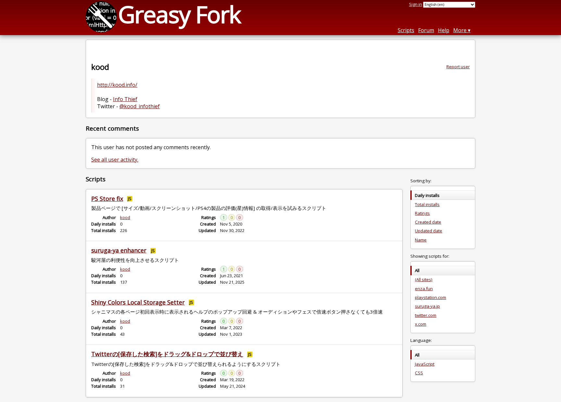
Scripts (406, 30)
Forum (426, 30)
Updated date (428, 231)
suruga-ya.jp (427, 306)
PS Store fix (107, 198)
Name (421, 240)
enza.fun (424, 289)
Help (443, 30)
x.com (420, 324)
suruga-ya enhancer (118, 250)
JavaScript (424, 364)
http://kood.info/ (117, 84)
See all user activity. (114, 159)
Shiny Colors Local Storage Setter (138, 302)
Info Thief (125, 99)
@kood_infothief (139, 106)
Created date (428, 222)
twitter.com (425, 315)
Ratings (422, 213)
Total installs (427, 204)
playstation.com (430, 297)
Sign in (415, 4)
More (460, 30)
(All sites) (423, 279)
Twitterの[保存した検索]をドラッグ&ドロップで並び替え (167, 354)
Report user (458, 67)
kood (125, 217)
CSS (419, 373)
